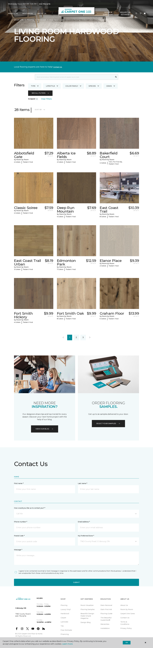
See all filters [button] (38, 93)
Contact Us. (57, 67)
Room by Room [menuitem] (126, 609)
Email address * (84, 522)
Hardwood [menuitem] (65, 614)
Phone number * (20, 522)
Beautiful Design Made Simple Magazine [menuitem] (87, 616)
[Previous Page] (63, 337)
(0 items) (144, 13)
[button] (136, 13)
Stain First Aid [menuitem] (106, 609)
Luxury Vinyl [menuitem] (66, 609)
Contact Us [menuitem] (124, 618)
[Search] (116, 77)
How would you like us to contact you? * (29, 508)
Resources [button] (27, 14)
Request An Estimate (125, 13)
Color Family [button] (71, 86)
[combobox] (74, 77)
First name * (19, 483)
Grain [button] (109, 86)
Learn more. (67, 644)
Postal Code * (19, 536)
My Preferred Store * (86, 536)
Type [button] (33, 86)
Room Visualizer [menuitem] (87, 605)
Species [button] (92, 86)
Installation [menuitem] (105, 628)
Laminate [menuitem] (64, 622)
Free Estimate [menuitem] (66, 630)
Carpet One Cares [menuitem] (127, 614)
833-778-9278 (44, 4)
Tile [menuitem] (62, 626)
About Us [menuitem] (124, 605)
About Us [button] (42, 14)
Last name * (82, 483)
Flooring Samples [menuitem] (88, 609)
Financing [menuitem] (65, 634)
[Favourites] (140, 13)
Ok (126, 643)
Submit (76, 582)
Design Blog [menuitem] (86, 622)
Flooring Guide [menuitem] (106, 614)
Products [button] (13, 14)
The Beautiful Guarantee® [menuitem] (105, 619)
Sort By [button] (38, 110)
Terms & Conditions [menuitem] (124, 623)
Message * (18, 549)
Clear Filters (46, 99)
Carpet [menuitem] (63, 618)
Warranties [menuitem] (104, 624)
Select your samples (106, 423)
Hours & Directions (108, 13)
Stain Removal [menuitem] (106, 605)
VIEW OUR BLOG (42, 429)
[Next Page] (90, 337)
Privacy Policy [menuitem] (126, 628)
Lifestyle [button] (50, 86)
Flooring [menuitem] (64, 605)
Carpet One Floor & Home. (32, 634)
